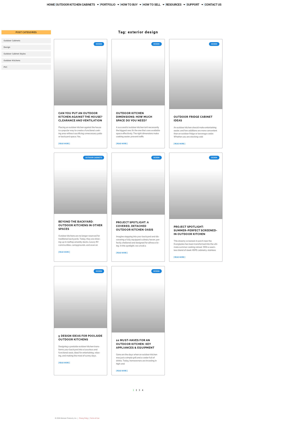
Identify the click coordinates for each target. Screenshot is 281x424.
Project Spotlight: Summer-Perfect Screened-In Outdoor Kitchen (195, 230)
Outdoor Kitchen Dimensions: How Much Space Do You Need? (134, 117)
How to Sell (152, 4)
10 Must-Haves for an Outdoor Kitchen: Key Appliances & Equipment (135, 344)
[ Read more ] (64, 144)
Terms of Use (94, 418)
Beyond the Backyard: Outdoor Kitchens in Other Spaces (80, 225)
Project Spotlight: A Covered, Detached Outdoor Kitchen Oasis (134, 226)
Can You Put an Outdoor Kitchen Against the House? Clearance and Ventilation (80, 117)
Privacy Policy (83, 418)
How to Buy (129, 4)
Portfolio (107, 4)
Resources (173, 4)
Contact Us (213, 4)
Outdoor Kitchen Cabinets (75, 4)
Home (51, 4)
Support (193, 4)
